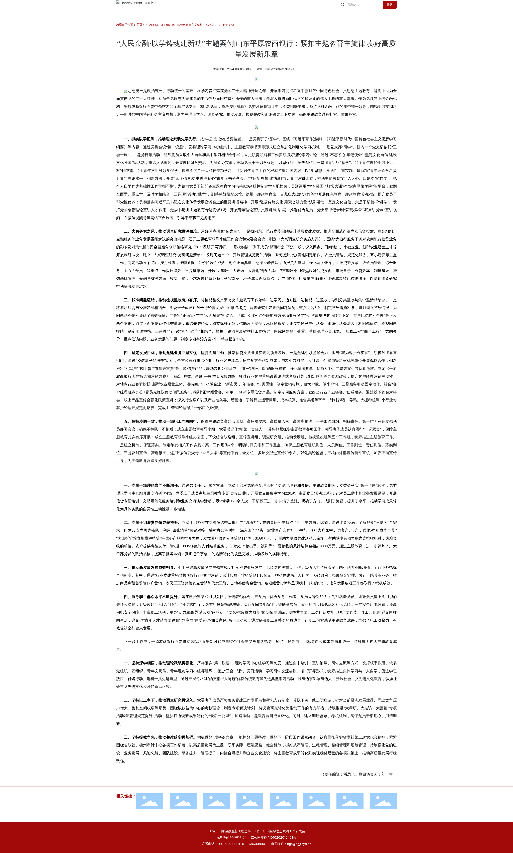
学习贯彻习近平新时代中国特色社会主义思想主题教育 (180, 24)
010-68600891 (229, 844)
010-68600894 (253, 844)
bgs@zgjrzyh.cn (299, 844)
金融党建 (228, 24)
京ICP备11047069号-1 (232, 837)
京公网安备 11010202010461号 (273, 837)
